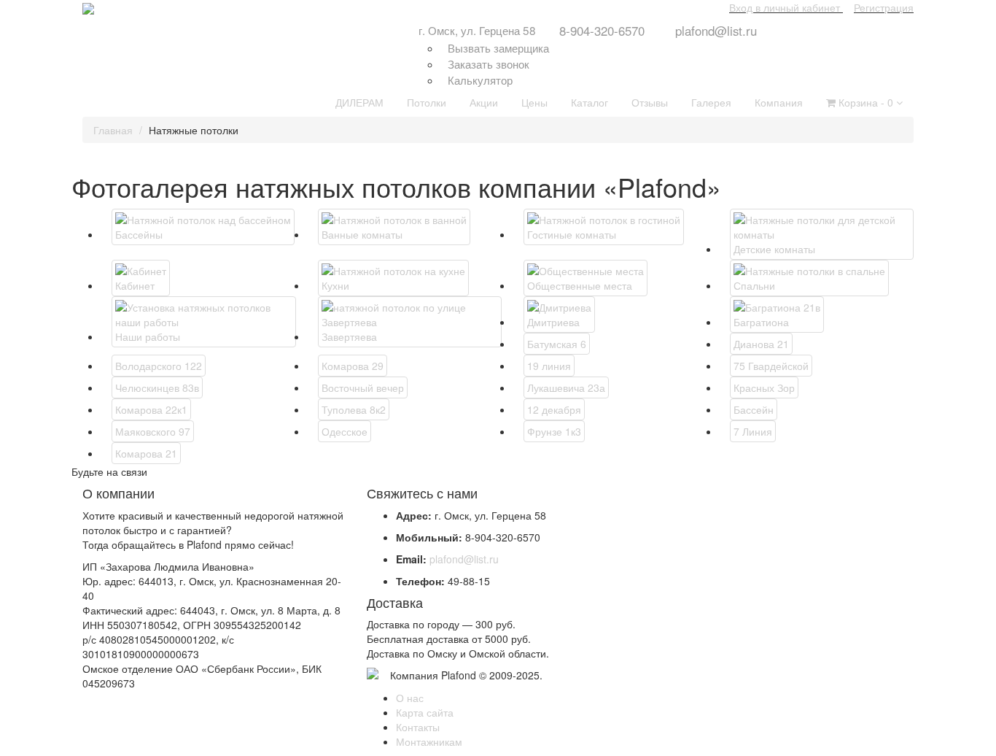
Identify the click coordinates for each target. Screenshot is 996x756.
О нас (410, 697)
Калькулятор (480, 80)
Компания (779, 102)
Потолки (426, 102)
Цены (534, 102)
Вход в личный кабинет (784, 7)
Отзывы (649, 102)
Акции (484, 102)
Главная (113, 130)
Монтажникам (429, 741)
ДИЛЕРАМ (359, 102)
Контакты (418, 727)
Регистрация (884, 7)
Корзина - (864, 102)
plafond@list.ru (716, 30)
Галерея (711, 102)
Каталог (589, 102)
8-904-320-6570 (602, 30)
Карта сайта (425, 712)
